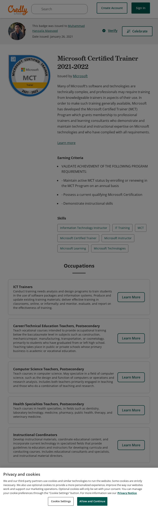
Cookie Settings (61, 501)
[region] (79, 488)
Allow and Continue (92, 501)
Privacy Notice (127, 493)
